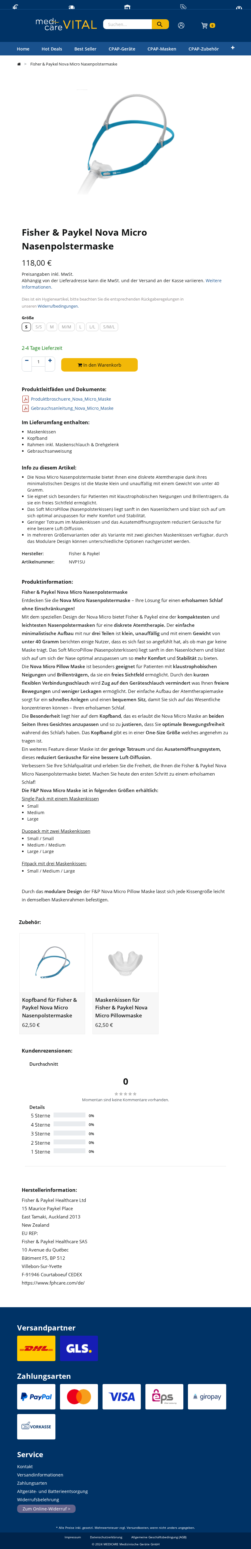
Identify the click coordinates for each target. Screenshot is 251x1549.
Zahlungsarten (32, 1483)
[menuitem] (23, 48)
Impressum (73, 1537)
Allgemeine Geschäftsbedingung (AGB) (158, 1537)
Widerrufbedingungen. (58, 306)
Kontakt (25, 1466)
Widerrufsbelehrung (38, 1499)
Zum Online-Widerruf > (46, 1509)
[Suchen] (160, 24)
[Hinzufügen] (50, 364)
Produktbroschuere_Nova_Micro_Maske (71, 399)
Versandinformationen (40, 1475)
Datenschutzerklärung (106, 1537)
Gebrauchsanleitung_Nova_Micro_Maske (72, 408)
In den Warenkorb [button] (101, 365)
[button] (233, 47)
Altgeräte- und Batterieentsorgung (52, 1491)
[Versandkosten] (36, 1350)
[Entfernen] (27, 364)
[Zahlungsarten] (36, 1398)
